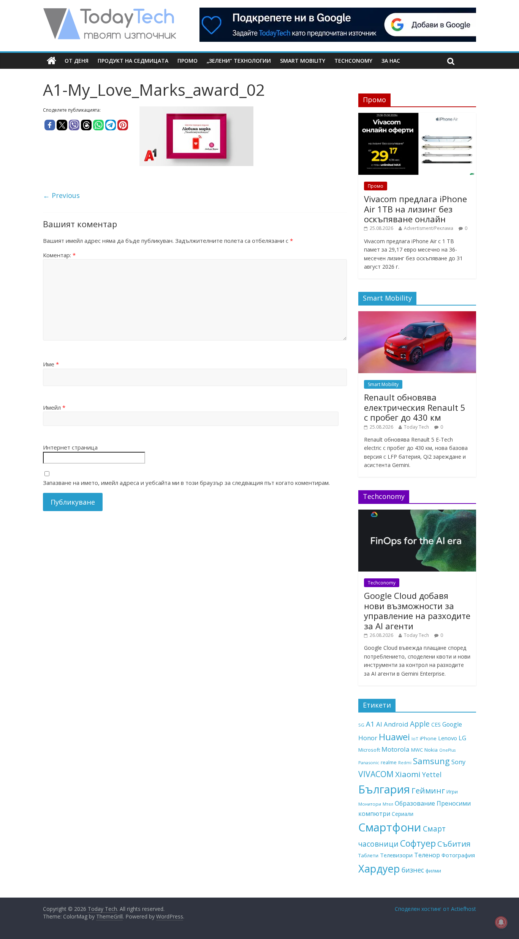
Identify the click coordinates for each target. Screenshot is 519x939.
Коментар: (59, 255)
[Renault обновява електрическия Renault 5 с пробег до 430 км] (417, 315)
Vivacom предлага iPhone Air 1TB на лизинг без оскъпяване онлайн (415, 209)
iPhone (428, 738)
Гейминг (428, 790)
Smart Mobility (302, 60)
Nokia (431, 749)
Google (452, 724)
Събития (453, 843)
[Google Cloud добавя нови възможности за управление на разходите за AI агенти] (417, 513)
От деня (77, 60)
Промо (187, 60)
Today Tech (416, 427)
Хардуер (379, 868)
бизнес (413, 869)
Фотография (458, 855)
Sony (458, 761)
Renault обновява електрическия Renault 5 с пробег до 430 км (414, 407)
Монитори (369, 804)
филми (433, 870)
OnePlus (447, 750)
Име (51, 364)
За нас (390, 60)
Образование (415, 803)
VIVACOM (376, 774)
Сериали (402, 813)
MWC (417, 749)
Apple (420, 724)
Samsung (431, 760)
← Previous (61, 195)
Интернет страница (70, 447)
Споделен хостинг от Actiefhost (435, 908)
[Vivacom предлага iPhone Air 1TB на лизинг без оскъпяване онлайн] (417, 116)
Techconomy (353, 60)
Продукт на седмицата (133, 60)
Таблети (368, 855)
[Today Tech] (109, 12)
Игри (452, 791)
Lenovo (447, 738)
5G (361, 725)
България (384, 789)
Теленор (427, 855)
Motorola (395, 749)
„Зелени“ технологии (239, 60)
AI (379, 724)
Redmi (404, 762)
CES (436, 724)
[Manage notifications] (501, 922)
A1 (370, 723)
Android (396, 724)
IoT (414, 738)
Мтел (388, 804)
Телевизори (396, 855)
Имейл (54, 407)
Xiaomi (408, 774)
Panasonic (368, 762)
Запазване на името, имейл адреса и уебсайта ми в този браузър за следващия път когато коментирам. (186, 482)
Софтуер (418, 843)
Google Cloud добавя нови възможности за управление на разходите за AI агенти (417, 610)
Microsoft (369, 749)
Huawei (394, 736)
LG (462, 738)
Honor (367, 737)
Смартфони (389, 827)
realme (389, 762)
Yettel (431, 774)
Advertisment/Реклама (428, 228)
